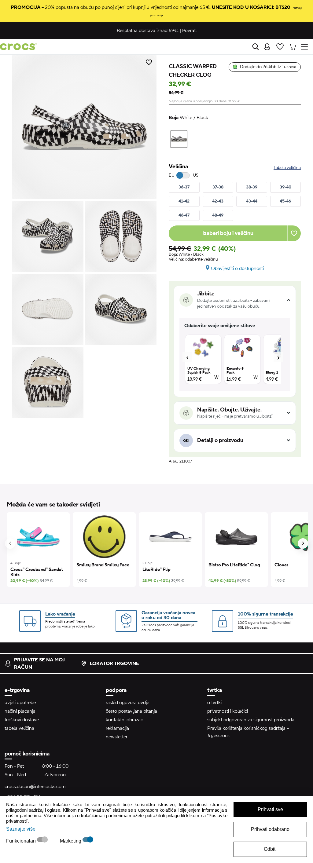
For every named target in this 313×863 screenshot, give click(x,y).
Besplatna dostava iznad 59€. (148, 30)
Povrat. (189, 30)
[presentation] (10, 543)
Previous (187, 357)
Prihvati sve (270, 809)
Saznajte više (20, 829)
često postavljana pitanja (131, 711)
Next (278, 357)
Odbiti (270, 849)
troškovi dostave (22, 720)
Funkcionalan (21, 840)
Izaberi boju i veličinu (227, 233)
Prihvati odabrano (270, 829)
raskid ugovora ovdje (127, 703)
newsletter (116, 737)
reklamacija (117, 728)
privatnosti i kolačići (227, 711)
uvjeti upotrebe (20, 703)
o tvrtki (214, 703)
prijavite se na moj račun (39, 663)
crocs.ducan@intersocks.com (35, 787)
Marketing (71, 840)
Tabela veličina (287, 167)
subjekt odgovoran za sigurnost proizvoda (250, 720)
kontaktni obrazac (124, 720)
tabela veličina (19, 728)
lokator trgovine (114, 663)
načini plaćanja (20, 711)
